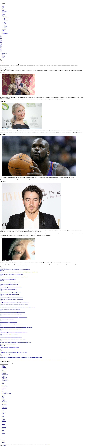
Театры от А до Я (4, 408)
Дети (2, 15)
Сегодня (3, 30)
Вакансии (3, 442)
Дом (2, 422)
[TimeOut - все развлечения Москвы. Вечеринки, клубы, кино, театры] (2, 1)
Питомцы (5, 23)
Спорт (3, 389)
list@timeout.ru (47, 444)
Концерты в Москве (5, 386)
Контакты (3, 433)
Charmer (4, 445)
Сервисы (3, 420)
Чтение (5, 21)
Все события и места (5, 33)
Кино (2, 8)
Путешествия (4, 12)
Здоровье (3, 14)
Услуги (3, 431)
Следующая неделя (5, 32)
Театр (4, 18)
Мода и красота (6, 17)
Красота (3, 10)
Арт (2, 13)
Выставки (3, 56)
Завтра (3, 31)
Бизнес (5, 22)
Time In (3, 413)
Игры (4, 19)
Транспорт (5, 24)
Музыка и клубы (4, 11)
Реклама (3, 441)
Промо (5, 27)
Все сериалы (4, 373)
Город (3, 7)
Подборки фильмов (5, 374)
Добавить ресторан (5, 379)
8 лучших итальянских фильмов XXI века (60, 359)
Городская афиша (4, 368)
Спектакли (3, 55)
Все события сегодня (3, 58)
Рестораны (3, 376)
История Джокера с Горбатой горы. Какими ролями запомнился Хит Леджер (42, 359)
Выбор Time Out (4, 53)
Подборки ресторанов (5, 380)
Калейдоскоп (4, 427)
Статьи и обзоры (4, 371)
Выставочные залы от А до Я (6, 393)
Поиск (3, 6)
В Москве (3, 366)
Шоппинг (3, 419)
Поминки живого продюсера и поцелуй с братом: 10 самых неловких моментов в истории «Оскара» (15, 359)
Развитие (3, 399)
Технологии (5, 26)
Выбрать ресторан (4, 377)
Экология (5, 25)
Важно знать (4, 421)
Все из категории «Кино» (4, 268)
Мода (2, 9)
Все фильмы (3, 372)
